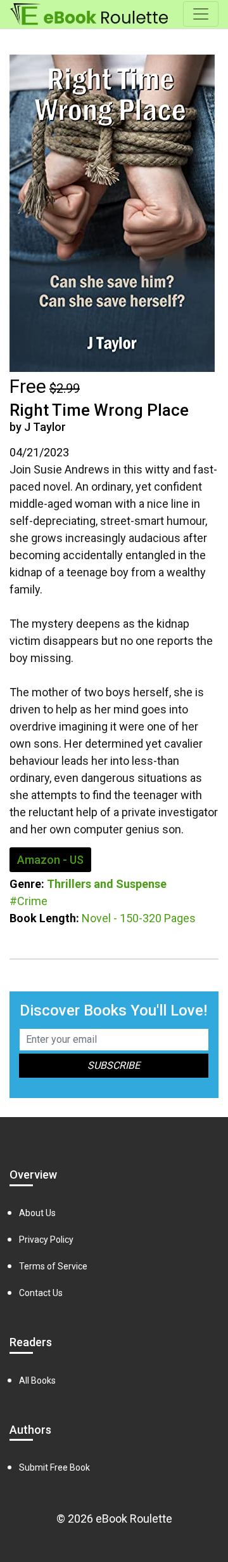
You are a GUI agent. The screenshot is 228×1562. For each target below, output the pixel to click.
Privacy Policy (46, 1239)
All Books (37, 1380)
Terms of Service (53, 1266)
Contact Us (41, 1293)
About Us (37, 1213)
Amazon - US (50, 859)
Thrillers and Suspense (107, 883)
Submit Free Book (54, 1467)
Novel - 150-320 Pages (139, 918)
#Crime (29, 901)
